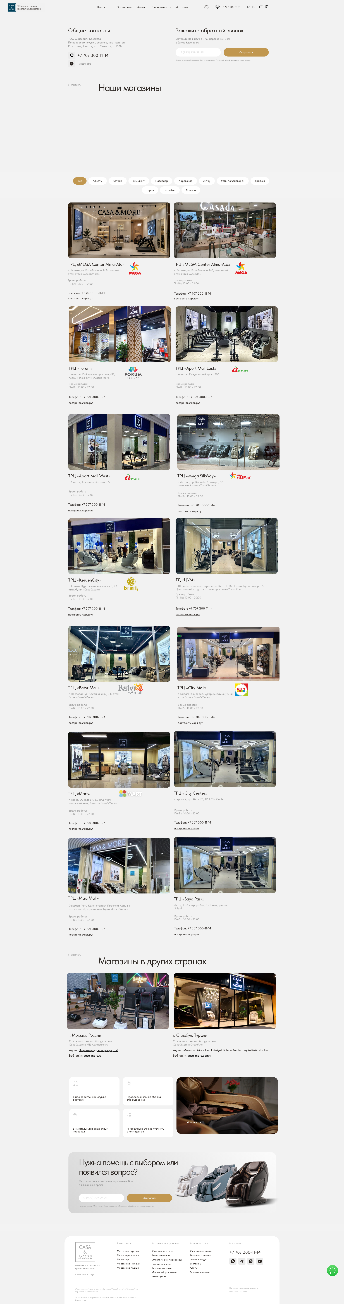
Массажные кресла (128, 1251)
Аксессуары (159, 1276)
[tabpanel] (172, 251)
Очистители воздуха (163, 1251)
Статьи (194, 1267)
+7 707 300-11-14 (231, 7)
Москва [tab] (191, 190)
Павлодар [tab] (161, 180)
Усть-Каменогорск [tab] (232, 180)
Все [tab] (80, 180)
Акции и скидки (198, 1259)
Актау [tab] (206, 180)
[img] (218, 7)
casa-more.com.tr (199, 1055)
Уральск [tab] (260, 180)
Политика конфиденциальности (243, 1288)
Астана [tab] (117, 180)
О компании (124, 7)
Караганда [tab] (185, 180)
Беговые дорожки (161, 1268)
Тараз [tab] (150, 190)
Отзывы (142, 7)
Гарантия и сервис (200, 1255)
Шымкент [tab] (139, 180)
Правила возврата (238, 1291)
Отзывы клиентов (199, 1271)
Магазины (181, 7)
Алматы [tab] (97, 180)
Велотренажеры (161, 1255)
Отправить (246, 52)
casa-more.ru (92, 1055)
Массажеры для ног (128, 1255)
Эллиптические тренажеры (167, 1259)
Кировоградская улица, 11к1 (98, 1050)
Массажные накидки (128, 1263)
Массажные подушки (128, 1267)
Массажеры (123, 1259)
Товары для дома (161, 1264)
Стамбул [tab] (169, 190)
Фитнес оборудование (164, 1272)
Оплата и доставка (201, 1251)
